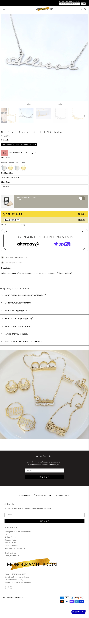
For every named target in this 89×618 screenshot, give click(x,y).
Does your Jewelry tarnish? (18, 302)
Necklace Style (7, 173)
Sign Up (44, 477)
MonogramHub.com (16, 598)
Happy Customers (12, 556)
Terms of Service (11, 545)
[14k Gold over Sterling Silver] (23, 168)
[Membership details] (24, 225)
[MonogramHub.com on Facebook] (6, 588)
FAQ (6, 534)
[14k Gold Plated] (10, 168)
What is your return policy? (18, 326)
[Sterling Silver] (17, 168)
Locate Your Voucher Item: (69, 1)
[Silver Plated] (4, 168)
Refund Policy (10, 537)
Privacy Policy (10, 543)
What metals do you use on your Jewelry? (25, 295)
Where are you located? (16, 333)
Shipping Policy (11, 540)
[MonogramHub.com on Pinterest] (8, 588)
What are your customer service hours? (24, 341)
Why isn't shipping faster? (17, 310)
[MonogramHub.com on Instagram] (11, 588)
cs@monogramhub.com (20, 577)
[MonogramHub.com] (44, 9)
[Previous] (29, 104)
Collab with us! (10, 553)
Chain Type (5, 182)
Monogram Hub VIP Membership (18, 531)
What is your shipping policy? (19, 318)
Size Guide (5, 157)
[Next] (60, 104)
